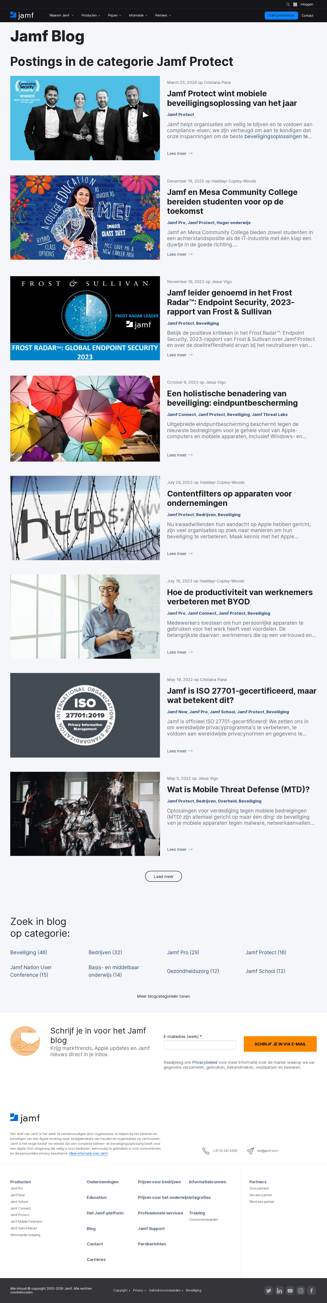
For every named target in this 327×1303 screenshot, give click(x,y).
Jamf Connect (181, 414)
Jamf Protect (180, 114)
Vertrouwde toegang (25, 1235)
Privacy (138, 1290)
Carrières (96, 1259)
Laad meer (164, 876)
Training (197, 1212)
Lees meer (177, 153)
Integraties (200, 1197)
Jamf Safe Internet (23, 1228)
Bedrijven (206, 514)
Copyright (120, 1290)
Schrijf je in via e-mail (280, 1044)
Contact (95, 1243)
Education (96, 1197)
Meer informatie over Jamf (88, 1153)
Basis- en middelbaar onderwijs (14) (114, 971)
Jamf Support (151, 1228)
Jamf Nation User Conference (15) (31, 971)
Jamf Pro (176, 222)
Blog (91, 1228)
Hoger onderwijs (233, 222)
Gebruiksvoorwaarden (164, 1290)
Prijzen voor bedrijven (159, 1181)
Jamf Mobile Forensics (26, 1222)
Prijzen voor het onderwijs (163, 1197)
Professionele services (160, 1212)
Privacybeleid (204, 1062)
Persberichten (152, 1243)
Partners (257, 1181)
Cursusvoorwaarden (203, 1220)
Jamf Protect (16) (266, 952)
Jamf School (222, 711)
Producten (20, 1181)
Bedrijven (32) (105, 952)
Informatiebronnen (207, 1181)
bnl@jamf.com (268, 1151)
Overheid (227, 800)
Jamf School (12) (265, 971)
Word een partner (262, 1202)
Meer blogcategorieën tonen (163, 996)
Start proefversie (281, 15)
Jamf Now (177, 711)
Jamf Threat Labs (270, 414)
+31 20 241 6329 (225, 1151)
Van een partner (260, 1195)
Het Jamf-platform (105, 1212)
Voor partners (259, 1188)
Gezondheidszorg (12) (193, 971)
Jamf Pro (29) (183, 952)
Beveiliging (207, 323)
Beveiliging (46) (28, 952)
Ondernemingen (102, 1181)
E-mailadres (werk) (183, 1037)
